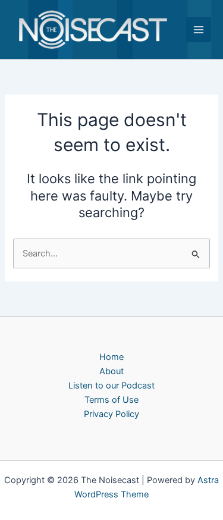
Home (111, 357)
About (111, 371)
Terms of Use (111, 399)
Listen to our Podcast (111, 385)
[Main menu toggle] (198, 29)
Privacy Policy (111, 414)
